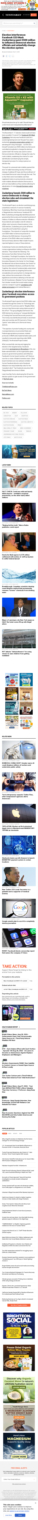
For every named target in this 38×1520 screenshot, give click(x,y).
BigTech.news (8, 379)
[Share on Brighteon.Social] (3, 56)
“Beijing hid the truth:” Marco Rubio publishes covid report (15, 526)
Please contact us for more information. (13, 999)
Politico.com (6, 398)
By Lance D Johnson (7, 52)
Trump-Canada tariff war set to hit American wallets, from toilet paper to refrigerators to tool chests (18, 1186)
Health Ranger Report (10, 1027)
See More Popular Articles (19, 1305)
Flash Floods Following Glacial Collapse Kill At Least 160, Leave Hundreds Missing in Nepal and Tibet (18, 1171)
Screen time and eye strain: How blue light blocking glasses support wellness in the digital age (17, 1218)
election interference (18, 62)
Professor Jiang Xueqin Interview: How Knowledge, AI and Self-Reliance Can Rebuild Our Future (16, 1102)
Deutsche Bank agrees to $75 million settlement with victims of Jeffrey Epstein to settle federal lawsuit (17, 557)
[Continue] (34, 1479)
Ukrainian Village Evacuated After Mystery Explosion (18, 1192)
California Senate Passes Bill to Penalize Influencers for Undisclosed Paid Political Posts (17, 1293)
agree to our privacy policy (19, 1511)
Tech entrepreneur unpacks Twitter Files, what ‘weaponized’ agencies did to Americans (17, 797)
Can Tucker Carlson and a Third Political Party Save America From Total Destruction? (18, 1077)
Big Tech (7, 60)
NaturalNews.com (8, 394)
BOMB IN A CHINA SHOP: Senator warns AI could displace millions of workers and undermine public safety (18, 765)
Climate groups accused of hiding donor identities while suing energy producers (17, 1279)
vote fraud (7, 437)
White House (8, 66)
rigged (12, 64)
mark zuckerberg (27, 63)
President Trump (6, 64)
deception (29, 60)
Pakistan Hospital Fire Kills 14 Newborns (14, 1165)
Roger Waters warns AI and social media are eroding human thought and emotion (18, 1266)
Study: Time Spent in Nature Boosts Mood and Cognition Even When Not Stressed (16, 1204)
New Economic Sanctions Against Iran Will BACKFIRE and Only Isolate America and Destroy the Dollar (18, 1115)
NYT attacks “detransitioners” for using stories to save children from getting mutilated (16, 654)
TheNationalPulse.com (9, 386)
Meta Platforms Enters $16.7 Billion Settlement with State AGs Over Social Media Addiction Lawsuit (17, 1238)
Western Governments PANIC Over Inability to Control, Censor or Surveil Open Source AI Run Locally (18, 1065)
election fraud (10, 62)
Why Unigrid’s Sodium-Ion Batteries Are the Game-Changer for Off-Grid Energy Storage (17, 1139)
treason (16, 64)
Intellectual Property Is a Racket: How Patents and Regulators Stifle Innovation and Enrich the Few (17, 1244)
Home (3, 30)
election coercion (9, 419)
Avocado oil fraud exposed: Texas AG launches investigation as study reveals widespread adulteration (16, 1178)
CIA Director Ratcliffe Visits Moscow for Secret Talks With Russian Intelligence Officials (18, 1159)
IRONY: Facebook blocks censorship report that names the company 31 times (18, 952)
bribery (11, 60)
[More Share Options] (13, 56)
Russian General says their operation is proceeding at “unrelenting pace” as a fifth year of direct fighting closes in (18, 1258)
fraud (11, 63)
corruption (21, 60)
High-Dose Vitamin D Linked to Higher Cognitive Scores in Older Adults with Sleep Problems (16, 1198)
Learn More (8, 1515)
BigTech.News (7, 390)
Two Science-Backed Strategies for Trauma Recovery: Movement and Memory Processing (18, 1273)
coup (25, 60)
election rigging (6, 63)
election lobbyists (28, 62)
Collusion (16, 60)
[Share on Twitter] (10, 56)
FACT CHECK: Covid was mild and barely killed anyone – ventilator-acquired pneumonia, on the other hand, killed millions (17, 494)
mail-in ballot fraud (17, 63)
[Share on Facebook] (6, 56)
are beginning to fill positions (19, 349)
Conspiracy (10, 30)
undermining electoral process (25, 64)
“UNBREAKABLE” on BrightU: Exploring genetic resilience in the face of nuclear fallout (16, 1224)
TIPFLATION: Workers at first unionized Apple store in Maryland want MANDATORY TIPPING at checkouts (18, 828)
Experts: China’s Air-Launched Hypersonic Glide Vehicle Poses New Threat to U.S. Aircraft (16, 1286)
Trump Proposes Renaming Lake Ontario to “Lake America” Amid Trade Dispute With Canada (17, 1153)
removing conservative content (20, 142)
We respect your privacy (19, 1484)
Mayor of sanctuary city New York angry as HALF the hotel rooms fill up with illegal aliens (18, 622)
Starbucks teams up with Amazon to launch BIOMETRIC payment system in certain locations (18, 860)
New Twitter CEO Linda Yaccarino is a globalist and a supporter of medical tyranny (16, 891)
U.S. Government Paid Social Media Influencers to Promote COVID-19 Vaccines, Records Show (17, 1146)
